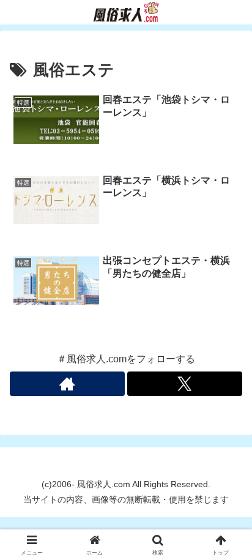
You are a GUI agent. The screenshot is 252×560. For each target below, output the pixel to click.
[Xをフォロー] (184, 383)
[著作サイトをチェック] (67, 383)
